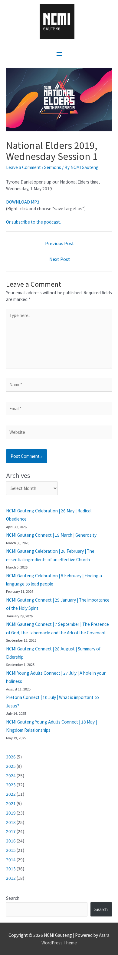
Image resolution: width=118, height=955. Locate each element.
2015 (11, 850)
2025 (11, 766)
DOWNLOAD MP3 (22, 202)
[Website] (59, 433)
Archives (18, 475)
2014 (11, 859)
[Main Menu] (59, 53)
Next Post (59, 259)
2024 (11, 775)
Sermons (52, 167)
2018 (11, 822)
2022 (11, 794)
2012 (11, 878)
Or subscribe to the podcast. (33, 222)
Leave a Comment (23, 167)
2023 (11, 784)
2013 (11, 869)
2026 (11, 757)
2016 (11, 841)
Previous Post (59, 243)
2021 (11, 803)
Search (12, 898)
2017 (11, 831)
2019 (11, 813)
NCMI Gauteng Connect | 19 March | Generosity (51, 535)
